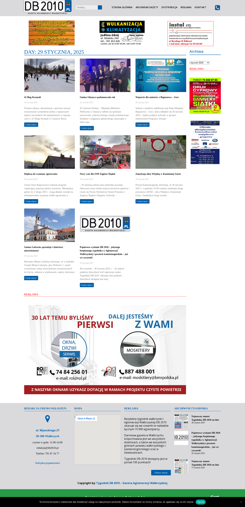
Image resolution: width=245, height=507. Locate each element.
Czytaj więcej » (31, 124)
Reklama (186, 7)
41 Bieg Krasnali (32, 97)
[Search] (100, 7)
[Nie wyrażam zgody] (240, 502)
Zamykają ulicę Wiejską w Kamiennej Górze (158, 174)
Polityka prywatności (47, 463)
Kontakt (200, 7)
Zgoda (200, 502)
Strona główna (122, 7)
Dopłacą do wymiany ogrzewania (40, 174)
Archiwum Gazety (147, 7)
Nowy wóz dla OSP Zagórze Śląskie (97, 174)
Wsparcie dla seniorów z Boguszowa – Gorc (157, 97)
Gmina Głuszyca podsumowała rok (97, 97)
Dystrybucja (169, 7)
